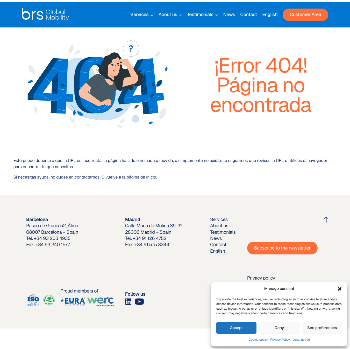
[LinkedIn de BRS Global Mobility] (128, 301)
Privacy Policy (280, 340)
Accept (236, 327)
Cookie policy (258, 340)
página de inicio (141, 177)
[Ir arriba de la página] (326, 220)
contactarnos (87, 177)
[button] (339, 288)
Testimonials (200, 15)
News (229, 15)
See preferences (322, 327)
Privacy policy (261, 278)
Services (140, 15)
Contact (248, 15)
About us (168, 15)
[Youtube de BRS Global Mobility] (139, 301)
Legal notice (301, 340)
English (269, 15)
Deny (279, 327)
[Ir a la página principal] (45, 14)
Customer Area (305, 15)
